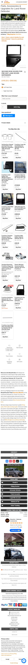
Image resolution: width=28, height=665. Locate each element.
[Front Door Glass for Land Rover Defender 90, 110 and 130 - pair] (20, 167)
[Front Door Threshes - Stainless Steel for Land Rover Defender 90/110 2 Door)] (7, 228)
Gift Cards (19, 361)
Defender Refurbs (15, 490)
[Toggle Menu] (2, 2)
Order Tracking (15, 505)
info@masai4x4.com (15, 614)
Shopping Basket (9, 362)
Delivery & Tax (15, 501)
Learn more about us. (6, 655)
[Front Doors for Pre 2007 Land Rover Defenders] (20, 290)
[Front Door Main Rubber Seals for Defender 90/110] (20, 228)
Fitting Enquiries (11, 34)
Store (3, 37)
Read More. (18, 34)
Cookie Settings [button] (14, 663)
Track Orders (9, 356)
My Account (19, 347)
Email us (15, 482)
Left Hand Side (8, 87)
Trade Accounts (15, 494)
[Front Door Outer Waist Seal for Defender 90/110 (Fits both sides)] (7, 199)
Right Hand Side (8, 91)
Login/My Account (15, 498)
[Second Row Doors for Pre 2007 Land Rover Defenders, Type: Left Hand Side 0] (14, 55)
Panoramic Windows (18, 392)
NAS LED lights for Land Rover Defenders (15, 419)
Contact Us (14, 631)
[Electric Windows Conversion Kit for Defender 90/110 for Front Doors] (20, 257)
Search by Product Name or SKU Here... (9, 349)
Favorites (19, 356)
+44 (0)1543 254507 (15, 612)
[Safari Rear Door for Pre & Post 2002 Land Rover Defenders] (20, 199)
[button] (8, 115)
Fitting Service (15, 486)
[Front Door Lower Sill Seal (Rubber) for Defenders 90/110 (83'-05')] (20, 137)
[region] (14, 17)
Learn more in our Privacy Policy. (9, 653)
